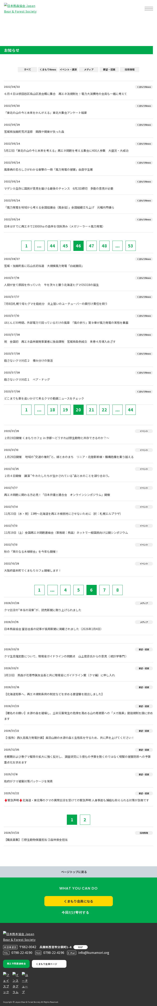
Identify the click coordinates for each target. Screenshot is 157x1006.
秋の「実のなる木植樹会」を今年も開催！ (31, 551)
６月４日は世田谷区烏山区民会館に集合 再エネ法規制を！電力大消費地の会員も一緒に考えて (65, 94)
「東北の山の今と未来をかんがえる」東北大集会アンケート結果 (45, 113)
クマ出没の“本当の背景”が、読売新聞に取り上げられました (42, 610)
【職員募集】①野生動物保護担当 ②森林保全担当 (36, 840)
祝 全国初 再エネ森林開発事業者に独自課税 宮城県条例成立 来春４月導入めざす (60, 341)
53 (130, 246)
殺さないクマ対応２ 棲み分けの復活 (28, 360)
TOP (9, 21)
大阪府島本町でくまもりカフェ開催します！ (32, 570)
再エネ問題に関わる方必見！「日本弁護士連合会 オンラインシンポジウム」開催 (57, 495)
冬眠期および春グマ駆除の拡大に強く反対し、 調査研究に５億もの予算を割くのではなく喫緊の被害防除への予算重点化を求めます (77, 759)
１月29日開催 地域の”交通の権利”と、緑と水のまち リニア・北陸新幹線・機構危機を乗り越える (69, 457)
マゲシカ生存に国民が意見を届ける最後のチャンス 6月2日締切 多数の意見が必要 (58, 188)
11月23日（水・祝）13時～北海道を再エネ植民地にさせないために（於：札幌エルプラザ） (63, 514)
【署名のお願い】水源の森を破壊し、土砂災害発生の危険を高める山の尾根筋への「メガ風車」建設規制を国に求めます (78, 716)
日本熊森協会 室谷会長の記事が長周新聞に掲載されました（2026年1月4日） (53, 629)
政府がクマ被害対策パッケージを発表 (28, 781)
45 (65, 246)
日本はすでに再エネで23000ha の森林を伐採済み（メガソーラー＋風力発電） (54, 226)
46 (78, 246)
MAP (80, 947)
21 (91, 410)
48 (104, 246)
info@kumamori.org (93, 952)
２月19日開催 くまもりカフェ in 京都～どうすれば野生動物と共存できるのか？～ (56, 438)
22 (104, 410)
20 (78, 410)
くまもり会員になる (78, 901)
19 (65, 410)
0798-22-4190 (21, 952)
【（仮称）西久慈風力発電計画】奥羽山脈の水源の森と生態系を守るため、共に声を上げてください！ (69, 738)
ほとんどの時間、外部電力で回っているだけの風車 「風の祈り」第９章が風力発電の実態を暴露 (66, 323)
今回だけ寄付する (75, 912)
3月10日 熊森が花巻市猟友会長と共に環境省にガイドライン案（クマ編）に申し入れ (59, 675)
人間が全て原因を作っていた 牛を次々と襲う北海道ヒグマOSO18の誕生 (51, 285)
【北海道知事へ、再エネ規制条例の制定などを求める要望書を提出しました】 (54, 694)
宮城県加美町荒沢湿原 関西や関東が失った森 (34, 132)
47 (91, 246)
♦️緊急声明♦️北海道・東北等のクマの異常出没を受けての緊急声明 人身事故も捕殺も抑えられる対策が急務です (76, 800)
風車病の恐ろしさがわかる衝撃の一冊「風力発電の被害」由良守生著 (48, 169)
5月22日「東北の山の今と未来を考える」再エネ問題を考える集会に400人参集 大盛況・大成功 (66, 150)
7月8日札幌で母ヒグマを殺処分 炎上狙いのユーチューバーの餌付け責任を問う (57, 304)
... (39, 246)
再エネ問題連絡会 (16, 963)
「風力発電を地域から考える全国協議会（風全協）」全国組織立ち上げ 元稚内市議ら (59, 207)
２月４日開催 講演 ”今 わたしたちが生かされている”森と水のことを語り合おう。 (57, 476)
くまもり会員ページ (46, 963)
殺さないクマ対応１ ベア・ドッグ (27, 379)
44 (52, 246)
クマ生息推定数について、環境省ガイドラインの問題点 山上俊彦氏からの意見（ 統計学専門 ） (66, 656)
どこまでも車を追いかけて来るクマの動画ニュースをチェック (44, 398)
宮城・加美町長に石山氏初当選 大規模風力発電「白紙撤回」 (44, 266)
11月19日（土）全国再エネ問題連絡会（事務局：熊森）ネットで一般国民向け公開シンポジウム (66, 532)
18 (52, 410)
